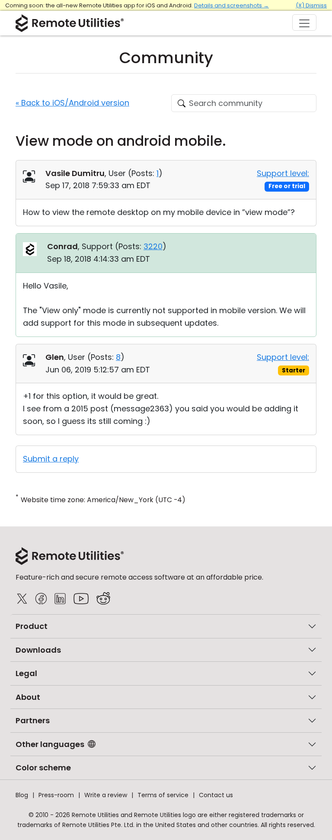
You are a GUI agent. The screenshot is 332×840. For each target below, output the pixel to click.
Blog (22, 795)
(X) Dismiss (311, 5)
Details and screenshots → (231, 5)
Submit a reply (51, 458)
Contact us (216, 795)
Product (32, 626)
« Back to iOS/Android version (72, 102)
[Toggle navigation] (304, 22)
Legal (26, 673)
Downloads (38, 649)
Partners (33, 720)
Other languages (50, 744)
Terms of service (162, 795)
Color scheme (43, 767)
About (28, 697)
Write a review (105, 795)
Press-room (56, 795)
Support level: (283, 173)
